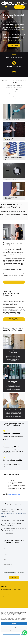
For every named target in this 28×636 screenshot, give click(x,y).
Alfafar (9, 494)
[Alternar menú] (6, 7)
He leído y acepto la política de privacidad (14, 572)
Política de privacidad (15, 634)
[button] (26, 609)
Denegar (14, 627)
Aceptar (14, 623)
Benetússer (14, 494)
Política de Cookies (7, 634)
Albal (18, 494)
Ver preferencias (14, 631)
